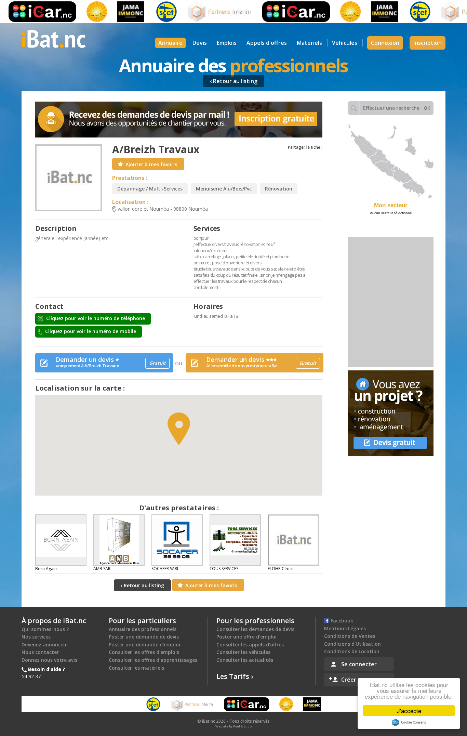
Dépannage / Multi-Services (150, 188)
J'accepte (409, 710)
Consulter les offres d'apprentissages (153, 660)
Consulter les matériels (136, 668)
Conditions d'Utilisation (352, 644)
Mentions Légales (345, 628)
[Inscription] (178, 119)
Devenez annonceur (45, 644)
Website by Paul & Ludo (233, 726)
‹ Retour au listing (233, 81)
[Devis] (390, 413)
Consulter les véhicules (243, 652)
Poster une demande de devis (144, 636)
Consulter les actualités (244, 660)
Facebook (341, 620)
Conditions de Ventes (349, 636)
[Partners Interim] (207, 11)
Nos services (36, 636)
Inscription (427, 43)
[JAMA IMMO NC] (118, 11)
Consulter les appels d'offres (250, 644)
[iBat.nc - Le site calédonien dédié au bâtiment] (54, 38)
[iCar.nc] (283, 11)
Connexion (385, 43)
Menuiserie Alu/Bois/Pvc (224, 188)
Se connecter (359, 664)
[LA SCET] (154, 11)
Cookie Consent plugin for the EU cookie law (409, 722)
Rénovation (278, 188)
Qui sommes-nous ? (45, 629)
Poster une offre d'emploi (246, 636)
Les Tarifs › (234, 676)
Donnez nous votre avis (49, 660)
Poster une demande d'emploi (144, 644)
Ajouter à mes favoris (151, 164)
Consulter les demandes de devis (255, 629)
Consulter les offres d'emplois (144, 652)
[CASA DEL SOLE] (84, 11)
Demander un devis (111, 362)
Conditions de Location (351, 651)
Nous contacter (40, 652)
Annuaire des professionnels (142, 629)
